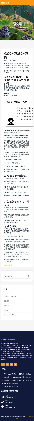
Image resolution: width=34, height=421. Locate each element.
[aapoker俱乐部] (10, 339)
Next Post (7, 265)
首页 (7, 27)
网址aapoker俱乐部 (10, 296)
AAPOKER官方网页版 (25, 380)
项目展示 (6, 301)
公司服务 (6, 310)
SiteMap (28, 377)
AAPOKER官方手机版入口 (11, 383)
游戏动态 (6, 306)
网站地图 (6, 380)
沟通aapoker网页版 (10, 315)
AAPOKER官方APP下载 (11, 386)
